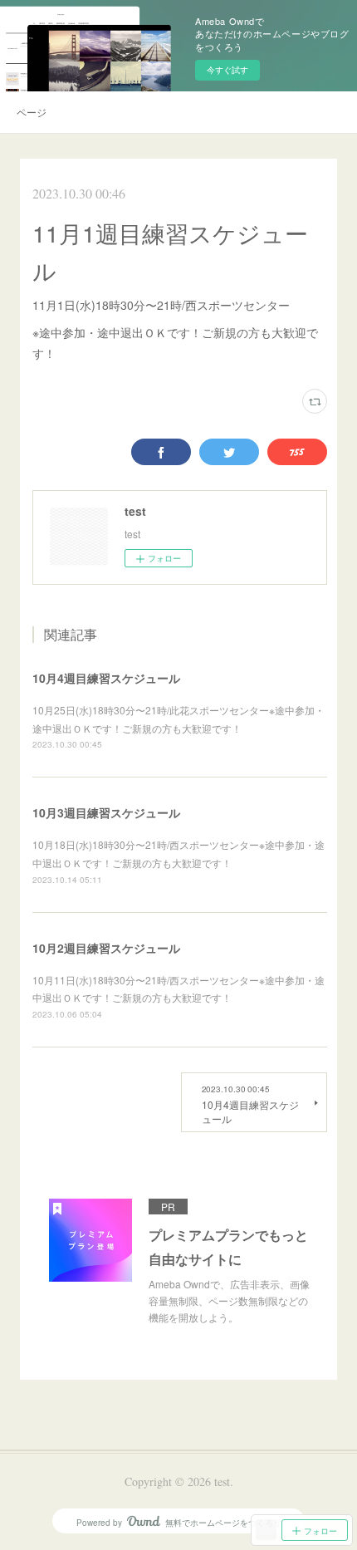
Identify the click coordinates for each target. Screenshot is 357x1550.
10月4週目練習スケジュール (106, 678)
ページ (31, 112)
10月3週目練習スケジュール (106, 812)
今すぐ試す (227, 70)
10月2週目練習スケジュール (106, 947)
